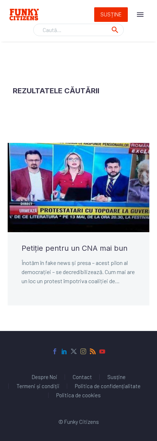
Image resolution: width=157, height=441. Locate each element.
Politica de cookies (78, 395)
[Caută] (115, 30)
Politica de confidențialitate (108, 386)
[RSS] (93, 351)
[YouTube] (102, 351)
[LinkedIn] (64, 351)
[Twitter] (74, 351)
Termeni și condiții (38, 386)
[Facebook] (55, 351)
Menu (140, 14)
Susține (111, 14)
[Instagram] (83, 351)
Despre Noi (44, 377)
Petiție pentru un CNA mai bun (74, 248)
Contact (82, 377)
